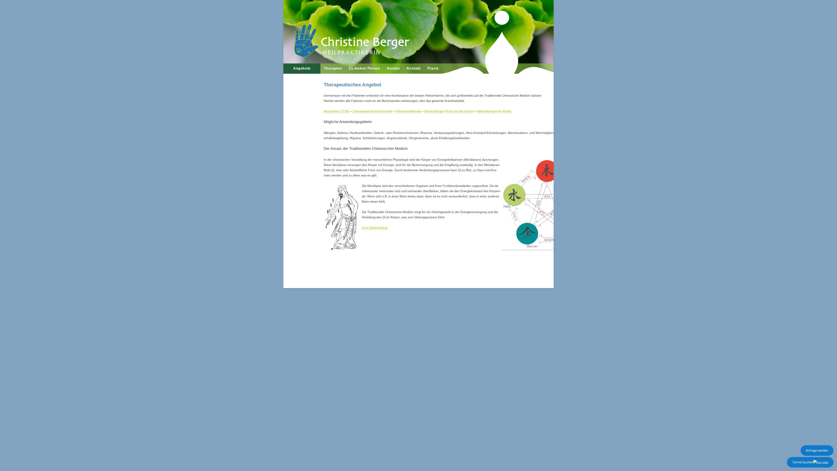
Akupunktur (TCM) (336, 111)
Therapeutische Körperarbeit (372, 111)
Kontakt (414, 68)
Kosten (393, 68)
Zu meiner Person (364, 68)
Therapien (333, 68)
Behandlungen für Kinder (494, 111)
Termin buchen (802, 462)
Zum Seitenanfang (374, 227)
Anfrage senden (817, 450)
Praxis (433, 68)
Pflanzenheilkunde (408, 111)
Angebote (302, 68)
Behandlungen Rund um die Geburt (449, 111)
